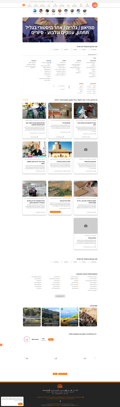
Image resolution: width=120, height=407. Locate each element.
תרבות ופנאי (66, 49)
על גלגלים (84, 49)
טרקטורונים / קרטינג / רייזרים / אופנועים (75, 65)
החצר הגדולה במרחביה (63, 162)
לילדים (80, 88)
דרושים (69, 390)
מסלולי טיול (66, 392)
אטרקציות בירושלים (74, 284)
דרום (94, 91)
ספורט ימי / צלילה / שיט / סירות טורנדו (30, 67)
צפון (94, 86)
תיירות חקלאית (92, 73)
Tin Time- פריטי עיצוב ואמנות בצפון (36, 162)
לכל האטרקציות (60, 296)
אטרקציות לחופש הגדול (92, 276)
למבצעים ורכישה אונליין (55, 211)
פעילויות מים (56, 49)
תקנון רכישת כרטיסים (64, 403)
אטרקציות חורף (75, 288)
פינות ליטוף (39, 280)
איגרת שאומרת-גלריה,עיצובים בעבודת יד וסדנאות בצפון (36, 202)
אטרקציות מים (57, 276)
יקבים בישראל (57, 280)
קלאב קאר (78, 72)
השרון (94, 93)
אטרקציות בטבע (41, 198)
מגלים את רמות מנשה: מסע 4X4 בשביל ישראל (51, 324)
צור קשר (74, 390)
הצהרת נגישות (49, 403)
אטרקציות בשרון (56, 286)
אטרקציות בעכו (75, 286)
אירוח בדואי (38, 288)
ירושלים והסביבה (58, 393)
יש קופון (62, 89)
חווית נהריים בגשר (65, 201)
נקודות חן (61, 392)
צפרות (93, 71)
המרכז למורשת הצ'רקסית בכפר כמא (86, 124)
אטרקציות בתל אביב (56, 284)
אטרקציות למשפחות (74, 278)
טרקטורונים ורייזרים (56, 288)
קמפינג (48, 392)
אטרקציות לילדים (93, 278)
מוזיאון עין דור (66, 123)
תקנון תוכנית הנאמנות (56, 403)
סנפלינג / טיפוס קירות (60, 71)
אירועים (56, 392)
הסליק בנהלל (92, 238)
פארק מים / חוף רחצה (31, 64)
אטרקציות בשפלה (93, 288)
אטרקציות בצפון (75, 282)
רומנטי (80, 89)
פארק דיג (93, 69)
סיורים (48, 76)
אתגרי (81, 86)
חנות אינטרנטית (53, 390)
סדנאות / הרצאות (46, 67)
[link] (60, 401)
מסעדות (52, 392)
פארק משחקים (47, 69)
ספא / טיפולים (47, 73)
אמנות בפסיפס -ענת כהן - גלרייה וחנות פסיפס (86, 202)
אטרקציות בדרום (37, 282)
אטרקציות (72, 392)
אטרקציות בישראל (74, 276)
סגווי (79, 71)
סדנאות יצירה (47, 75)
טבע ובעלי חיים (93, 49)
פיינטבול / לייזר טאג (61, 73)
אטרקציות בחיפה (37, 284)
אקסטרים (75, 49)
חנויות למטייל (62, 390)
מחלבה (93, 75)
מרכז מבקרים (47, 71)
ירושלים (93, 89)
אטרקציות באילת (93, 286)
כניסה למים (80, 93)
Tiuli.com (77, 405)
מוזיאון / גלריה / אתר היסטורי (46, 63)
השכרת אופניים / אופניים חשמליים (75, 68)
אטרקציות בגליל (38, 286)
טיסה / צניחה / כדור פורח (60, 69)
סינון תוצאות (92, 97)
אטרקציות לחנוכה (93, 284)
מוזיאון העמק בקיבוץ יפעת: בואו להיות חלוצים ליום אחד (35, 124)
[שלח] (54, 86)
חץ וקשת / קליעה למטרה (60, 75)
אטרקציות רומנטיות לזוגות (54, 278)
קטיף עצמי (93, 66)
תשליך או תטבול (73, 325)
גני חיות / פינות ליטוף (91, 67)
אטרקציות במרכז (56, 282)
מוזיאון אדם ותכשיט (90, 162)
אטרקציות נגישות (37, 278)
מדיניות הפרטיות (17, 400)
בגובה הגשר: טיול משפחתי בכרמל (32, 325)
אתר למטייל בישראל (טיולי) (57, 405)
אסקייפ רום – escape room (44, 78)
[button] (31, 10)
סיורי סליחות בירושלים (91, 325)
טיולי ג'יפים (77, 62)
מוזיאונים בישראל (93, 282)
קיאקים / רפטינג (62, 67)
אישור (20, 404)
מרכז (94, 87)
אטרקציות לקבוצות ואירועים (65, 120)
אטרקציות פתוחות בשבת (36, 276)
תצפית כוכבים (92, 76)
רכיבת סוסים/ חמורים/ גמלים (90, 63)
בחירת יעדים (89, 86)
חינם (81, 91)
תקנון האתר (71, 403)
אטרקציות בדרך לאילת (92, 290)
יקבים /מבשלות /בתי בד (45, 66)
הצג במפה (26, 97)
